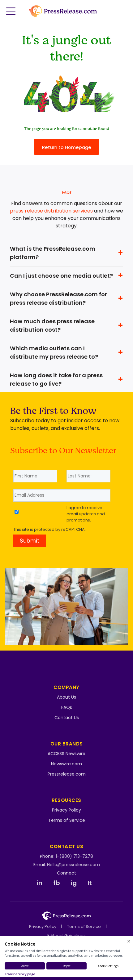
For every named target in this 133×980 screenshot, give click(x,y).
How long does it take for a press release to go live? (56, 379)
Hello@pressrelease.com (73, 864)
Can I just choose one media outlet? (61, 276)
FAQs (66, 707)
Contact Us (66, 717)
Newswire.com (66, 764)
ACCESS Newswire (66, 753)
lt (90, 883)
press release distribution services (51, 210)
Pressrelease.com (67, 774)
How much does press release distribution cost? (52, 325)
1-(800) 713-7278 (74, 856)
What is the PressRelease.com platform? (52, 253)
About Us (66, 697)
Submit (29, 540)
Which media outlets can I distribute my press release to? (54, 352)
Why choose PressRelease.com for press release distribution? (58, 298)
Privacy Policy (66, 810)
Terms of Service (66, 820)
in (39, 883)
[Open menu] (10, 11)
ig (74, 883)
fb (56, 883)
